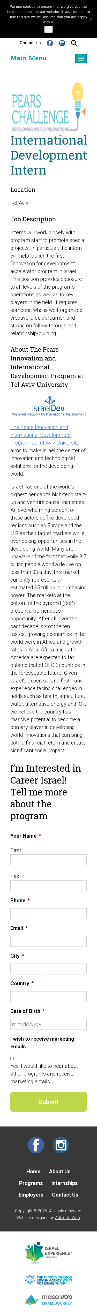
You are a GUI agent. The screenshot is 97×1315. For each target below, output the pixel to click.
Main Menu (28, 58)
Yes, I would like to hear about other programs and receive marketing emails (44, 1074)
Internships (64, 1183)
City (17, 956)
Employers (31, 1195)
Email (18, 928)
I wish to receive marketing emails (42, 1043)
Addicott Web (67, 1217)
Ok (48, 29)
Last (16, 876)
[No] (90, 19)
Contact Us (30, 42)
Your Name (25, 836)
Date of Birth (27, 1011)
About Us (60, 1171)
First (16, 850)
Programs (31, 1183)
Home (33, 1171)
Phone (20, 900)
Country (22, 983)
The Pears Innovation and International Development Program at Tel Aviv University (44, 435)
